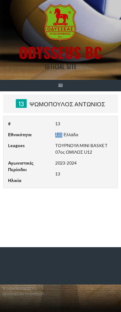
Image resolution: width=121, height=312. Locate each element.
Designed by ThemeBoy (23, 294)
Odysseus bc (60, 52)
